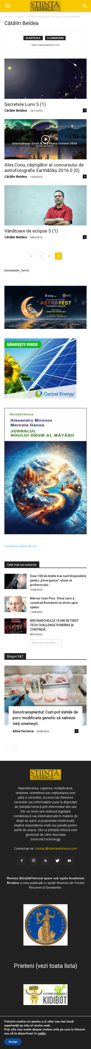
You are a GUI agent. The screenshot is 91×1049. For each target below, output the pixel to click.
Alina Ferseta (23, 731)
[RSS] (45, 860)
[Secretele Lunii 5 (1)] (45, 79)
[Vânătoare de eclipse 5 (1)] (45, 205)
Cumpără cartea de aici (20, 546)
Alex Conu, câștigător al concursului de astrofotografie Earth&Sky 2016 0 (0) (44, 167)
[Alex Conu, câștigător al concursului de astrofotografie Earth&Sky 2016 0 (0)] (45, 139)
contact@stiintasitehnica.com (56, 848)
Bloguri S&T (15, 656)
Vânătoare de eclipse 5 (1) (31, 231)
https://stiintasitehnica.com (45, 45)
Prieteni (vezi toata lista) (45, 965)
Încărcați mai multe (44, 643)
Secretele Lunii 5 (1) (25, 104)
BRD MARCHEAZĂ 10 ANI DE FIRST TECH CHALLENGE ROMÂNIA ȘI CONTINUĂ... (54, 625)
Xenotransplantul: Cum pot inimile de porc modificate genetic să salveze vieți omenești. (45, 718)
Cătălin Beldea (15, 110)
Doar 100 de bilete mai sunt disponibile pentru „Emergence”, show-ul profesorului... (58, 580)
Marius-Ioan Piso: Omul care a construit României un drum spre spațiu (54, 603)
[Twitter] (57, 860)
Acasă (8, 16)
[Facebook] (21, 860)
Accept (13, 1041)
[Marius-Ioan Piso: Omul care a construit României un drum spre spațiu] (15, 604)
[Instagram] (33, 860)
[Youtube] (69, 860)
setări (42, 1034)
